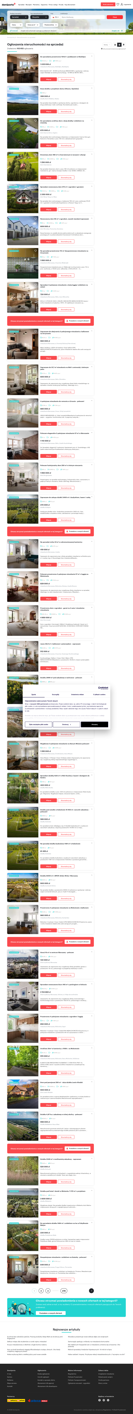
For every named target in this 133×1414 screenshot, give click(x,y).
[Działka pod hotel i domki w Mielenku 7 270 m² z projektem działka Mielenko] (22, 1202)
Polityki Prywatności (119, 1410)
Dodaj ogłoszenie (108, 4)
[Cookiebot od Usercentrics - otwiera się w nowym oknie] (99, 688)
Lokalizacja (64, 13)
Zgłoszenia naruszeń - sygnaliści (79, 1383)
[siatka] (115, 45)
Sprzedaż (21, 4)
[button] (2, 19)
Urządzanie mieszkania (106, 1374)
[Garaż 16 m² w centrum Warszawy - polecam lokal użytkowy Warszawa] (22, 964)
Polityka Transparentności (77, 1380)
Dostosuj (65, 724)
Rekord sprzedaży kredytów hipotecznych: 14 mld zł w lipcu (90, 1349)
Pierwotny (36, 4)
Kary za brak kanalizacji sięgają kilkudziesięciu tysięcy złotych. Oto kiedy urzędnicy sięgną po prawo (33, 1350)
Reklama (10, 1380)
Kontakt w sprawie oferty (46, 1380)
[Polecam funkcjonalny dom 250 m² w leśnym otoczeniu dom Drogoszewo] (22, 477)
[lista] (119, 45)
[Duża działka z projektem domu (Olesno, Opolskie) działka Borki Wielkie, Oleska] (22, 100)
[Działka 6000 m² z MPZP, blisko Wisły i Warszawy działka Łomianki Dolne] (22, 887)
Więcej (48, 79)
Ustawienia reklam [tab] (77, 694)
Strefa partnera (103, 1380)
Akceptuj (95, 724)
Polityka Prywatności (75, 1377)
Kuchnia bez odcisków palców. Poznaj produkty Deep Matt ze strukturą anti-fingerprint (35, 1337)
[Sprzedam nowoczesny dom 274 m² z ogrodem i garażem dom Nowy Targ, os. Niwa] (22, 198)
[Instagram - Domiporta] (104, 1400)
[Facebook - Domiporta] (99, 1400)
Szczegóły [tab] (55, 694)
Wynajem (29, 4)
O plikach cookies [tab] (99, 694)
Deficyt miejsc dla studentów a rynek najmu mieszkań (27, 1341)
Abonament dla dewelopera (47, 1386)
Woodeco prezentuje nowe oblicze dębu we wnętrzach (88, 1337)
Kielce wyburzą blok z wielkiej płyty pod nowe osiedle (26, 1354)
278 (64, 1290)
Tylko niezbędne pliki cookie (38, 724)
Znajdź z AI (115, 31)
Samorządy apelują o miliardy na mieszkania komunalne (88, 1341)
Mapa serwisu (12, 1383)
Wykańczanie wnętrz (105, 1377)
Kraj (52, 13)
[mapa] (124, 45)
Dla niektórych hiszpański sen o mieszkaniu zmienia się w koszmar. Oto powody (94, 1345)
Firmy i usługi (53, 4)
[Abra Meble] (38, 1400)
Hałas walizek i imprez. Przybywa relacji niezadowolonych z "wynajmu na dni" (96, 1354)
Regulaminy (72, 1374)
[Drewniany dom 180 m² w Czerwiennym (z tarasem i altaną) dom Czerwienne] (22, 166)
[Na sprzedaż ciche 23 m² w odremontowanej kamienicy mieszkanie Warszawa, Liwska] (22, 553)
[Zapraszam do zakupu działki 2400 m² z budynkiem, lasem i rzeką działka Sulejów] (22, 509)
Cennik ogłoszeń (43, 1377)
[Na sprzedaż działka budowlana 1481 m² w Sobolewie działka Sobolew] (22, 855)
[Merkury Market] (16, 1400)
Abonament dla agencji (46, 1383)
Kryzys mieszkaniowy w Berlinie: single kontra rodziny (27, 1345)
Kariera (9, 1377)
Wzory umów (102, 1383)
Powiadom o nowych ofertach (79, 321)
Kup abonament (70, 4)
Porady (61, 4)
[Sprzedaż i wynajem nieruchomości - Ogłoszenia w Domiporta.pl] (8, 4)
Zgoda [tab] (33, 694)
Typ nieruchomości (36, 13)
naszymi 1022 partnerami (39, 704)
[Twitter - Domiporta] (108, 1400)
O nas (9, 1374)
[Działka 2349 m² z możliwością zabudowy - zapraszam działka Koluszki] (22, 1170)
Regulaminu (107, 1410)
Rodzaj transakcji (15, 13)
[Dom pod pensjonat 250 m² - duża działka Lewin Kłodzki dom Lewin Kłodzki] (22, 1094)
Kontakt (10, 1386)
